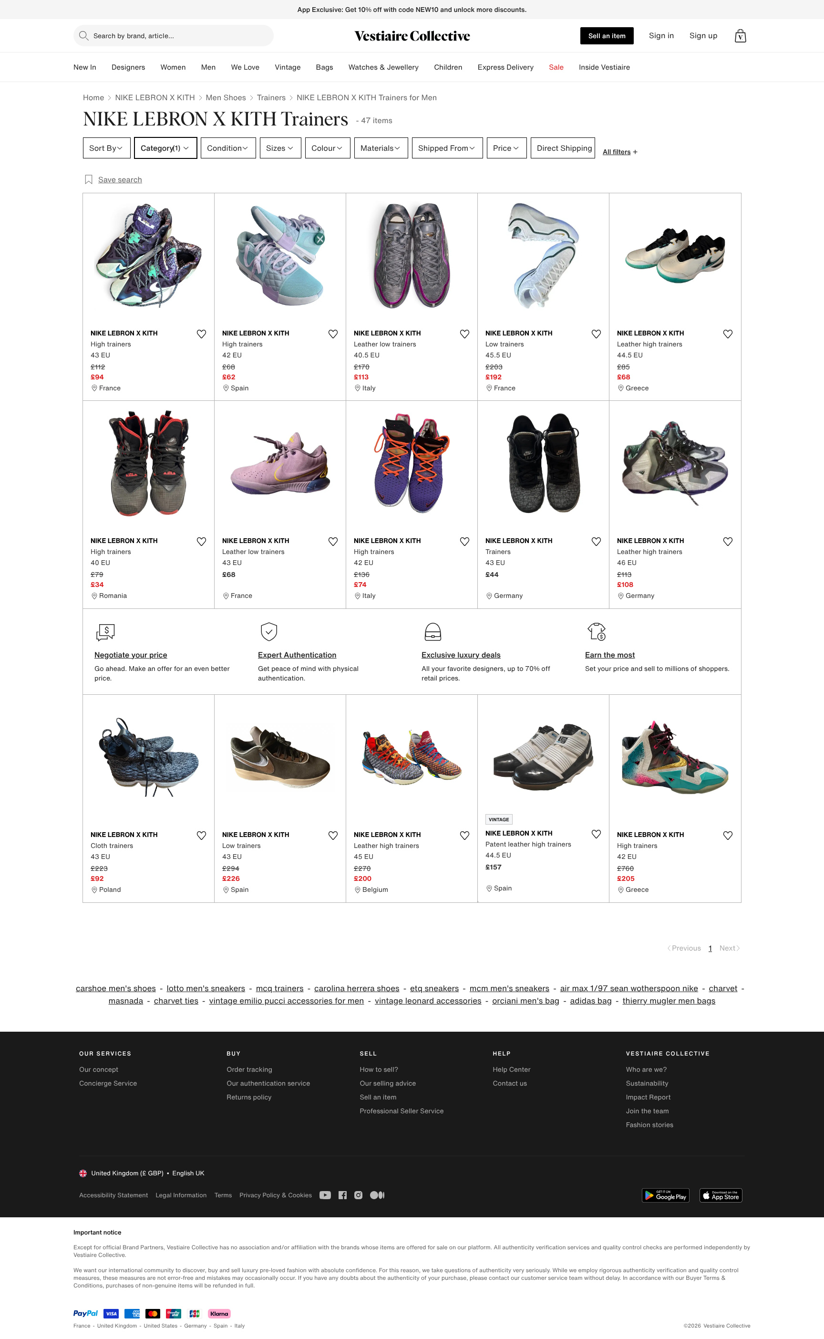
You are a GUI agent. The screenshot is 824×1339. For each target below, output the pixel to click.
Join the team (647, 1111)
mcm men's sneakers (509, 988)
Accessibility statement (113, 1195)
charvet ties (176, 1001)
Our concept (98, 1070)
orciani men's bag (525, 1001)
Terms (223, 1195)
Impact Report (648, 1097)
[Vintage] (308, 67)
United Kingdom (117, 1325)
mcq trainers (280, 988)
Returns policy (249, 1097)
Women (172, 67)
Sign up (704, 36)
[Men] (223, 67)
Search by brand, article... (133, 36)
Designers (128, 67)
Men (208, 67)
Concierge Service (108, 1083)
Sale (556, 67)
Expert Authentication (297, 654)
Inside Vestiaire (604, 67)
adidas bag (591, 1001)
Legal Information (180, 1195)
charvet (723, 988)
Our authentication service (268, 1083)
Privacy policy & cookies (275, 1195)
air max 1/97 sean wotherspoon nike (629, 988)
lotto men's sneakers (205, 988)
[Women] (193, 67)
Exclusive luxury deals (461, 654)
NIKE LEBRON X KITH (155, 97)
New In (84, 67)
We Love (245, 67)
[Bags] (341, 67)
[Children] (470, 67)
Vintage (287, 67)
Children (448, 67)
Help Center (512, 1070)
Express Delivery (506, 67)
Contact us (510, 1083)
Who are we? (646, 1070)
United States (161, 1325)
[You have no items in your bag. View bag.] (740, 35)
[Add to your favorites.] (201, 334)
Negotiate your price (130, 654)
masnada (126, 1001)
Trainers (271, 97)
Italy (240, 1325)
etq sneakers (434, 988)
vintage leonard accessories (428, 1001)
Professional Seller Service (401, 1111)
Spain (221, 1325)
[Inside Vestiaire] (637, 67)
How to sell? (379, 1070)
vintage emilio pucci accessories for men (286, 1001)
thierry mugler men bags (669, 1001)
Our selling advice (388, 1083)
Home (93, 97)
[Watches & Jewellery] (426, 67)
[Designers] (152, 67)
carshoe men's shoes (116, 988)
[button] (740, 35)
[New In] (104, 67)
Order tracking (249, 1070)
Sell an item (607, 36)
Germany (195, 1325)
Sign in (661, 36)
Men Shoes (226, 97)
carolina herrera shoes (357, 988)
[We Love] (267, 67)
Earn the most (610, 654)
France (82, 1325)
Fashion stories (649, 1125)
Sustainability (647, 1083)
